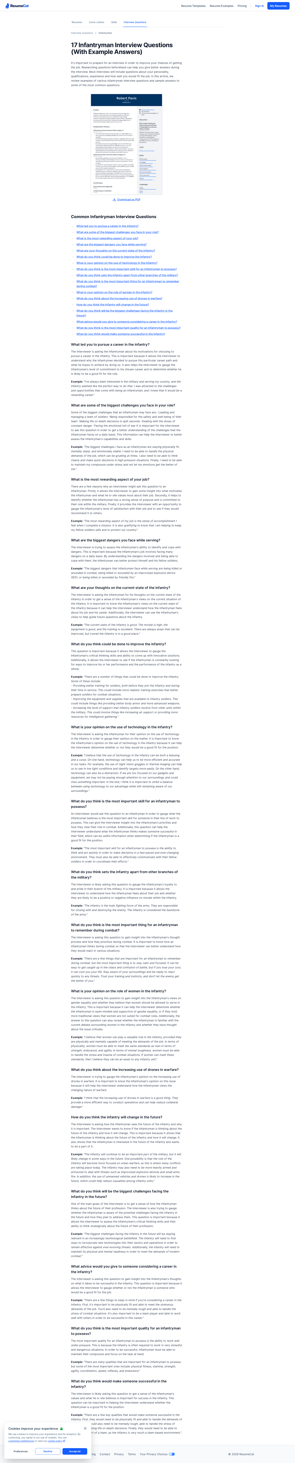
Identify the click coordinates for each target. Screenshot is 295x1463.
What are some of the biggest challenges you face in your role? (117, 232)
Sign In (259, 6)
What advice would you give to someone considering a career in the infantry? (126, 321)
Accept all (75, 1451)
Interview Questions (135, 22)
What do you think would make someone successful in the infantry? (120, 334)
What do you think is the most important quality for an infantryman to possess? (128, 327)
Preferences (21, 1451)
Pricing (242, 6)
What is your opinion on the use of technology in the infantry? (116, 263)
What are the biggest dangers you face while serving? (111, 244)
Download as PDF (129, 199)
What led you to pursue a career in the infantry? (107, 226)
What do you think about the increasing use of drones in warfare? (119, 298)
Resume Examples (222, 6)
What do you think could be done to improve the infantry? (114, 256)
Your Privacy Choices (153, 1454)
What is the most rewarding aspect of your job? (107, 238)
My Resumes (278, 6)
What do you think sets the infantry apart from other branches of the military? (127, 275)
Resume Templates (193, 6)
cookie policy (55, 1440)
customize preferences (21, 1440)
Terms (132, 1454)
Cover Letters (96, 22)
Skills (114, 22)
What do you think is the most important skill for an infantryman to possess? (126, 269)
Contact (105, 1454)
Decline (48, 1451)
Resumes (77, 22)
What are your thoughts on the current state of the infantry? (115, 250)
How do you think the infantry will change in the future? (112, 304)
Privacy (119, 1454)
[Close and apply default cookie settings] (85, 1428)
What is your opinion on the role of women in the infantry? (114, 292)
